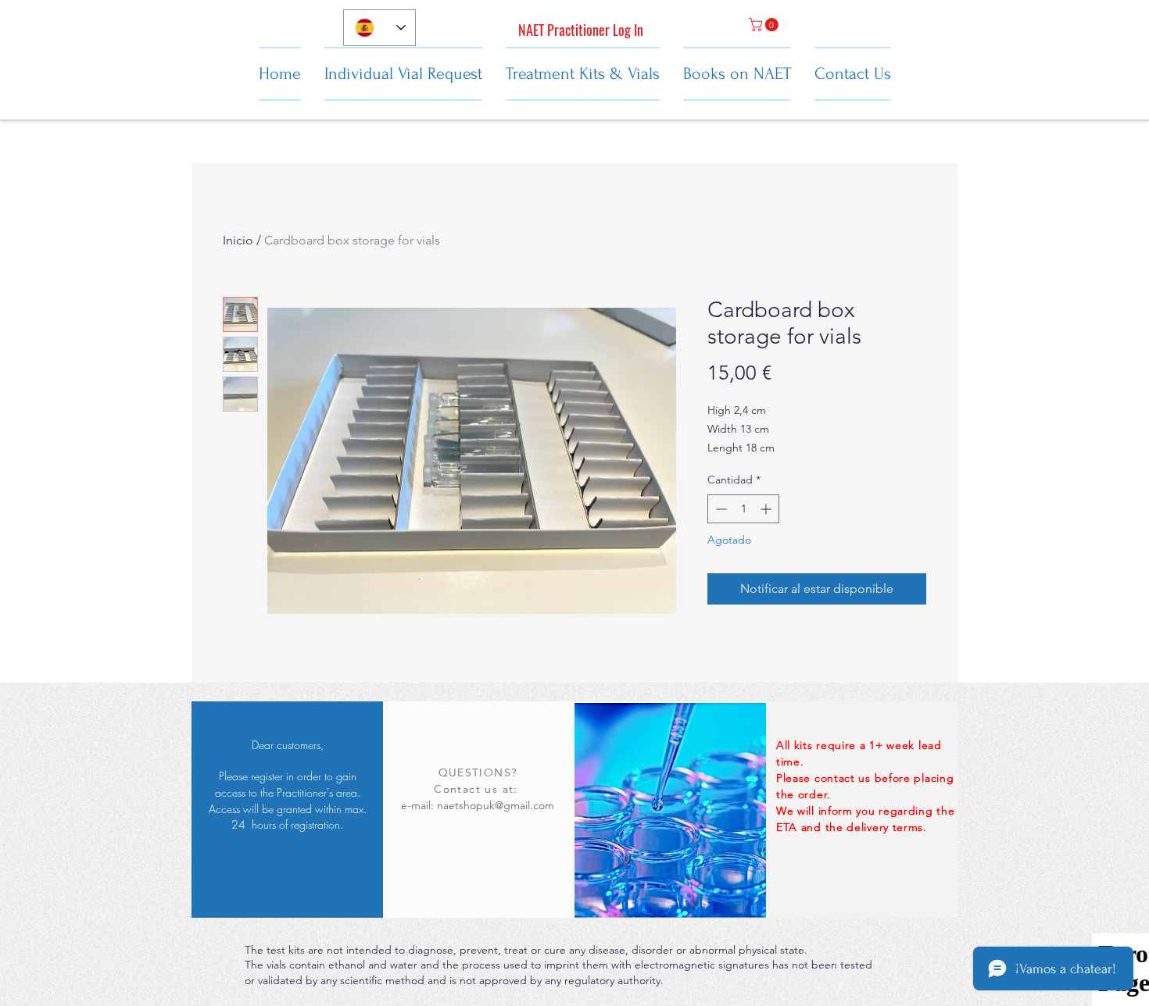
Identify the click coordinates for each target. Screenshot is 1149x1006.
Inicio (238, 240)
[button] (765, 24)
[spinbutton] (743, 509)
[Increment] (767, 509)
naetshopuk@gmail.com (495, 805)
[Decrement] (719, 509)
